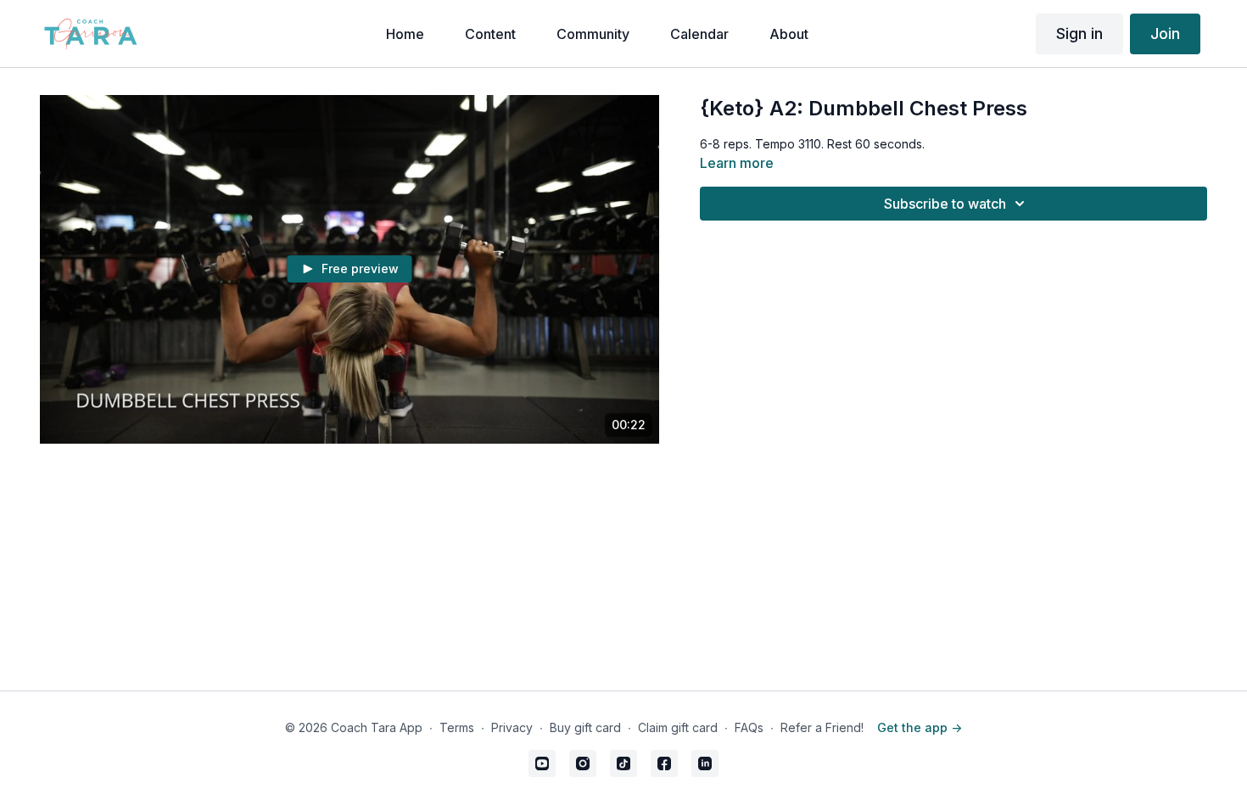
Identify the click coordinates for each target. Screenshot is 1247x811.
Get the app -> (919, 727)
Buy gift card (585, 727)
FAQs (749, 727)
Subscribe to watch (945, 203)
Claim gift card (678, 727)
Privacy (512, 727)
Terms (456, 727)
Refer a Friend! (822, 727)
